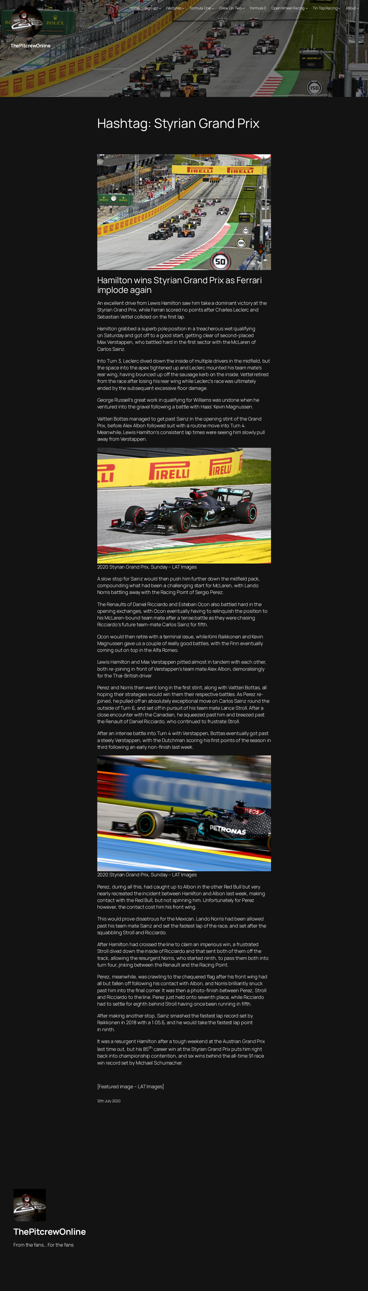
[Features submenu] (183, 8)
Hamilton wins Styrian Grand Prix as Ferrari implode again (179, 285)
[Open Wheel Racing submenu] (306, 8)
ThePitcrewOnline (30, 45)
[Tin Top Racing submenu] (339, 8)
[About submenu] (358, 8)
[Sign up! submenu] (160, 8)
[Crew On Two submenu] (243, 8)
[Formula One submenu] (213, 8)
